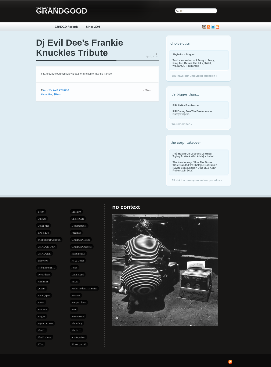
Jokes (74, 267)
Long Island (78, 274)
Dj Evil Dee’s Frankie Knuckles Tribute (79, 48)
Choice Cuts (78, 218)
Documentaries (79, 225)
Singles (41, 316)
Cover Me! (43, 225)
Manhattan (43, 281)
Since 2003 (93, 26)
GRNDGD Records (66, 26)
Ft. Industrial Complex (49, 239)
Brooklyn (76, 211)
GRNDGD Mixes (81, 239)
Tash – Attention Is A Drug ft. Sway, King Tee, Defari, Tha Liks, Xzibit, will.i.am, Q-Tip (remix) (193, 63)
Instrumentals (78, 253)
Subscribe (217, 27)
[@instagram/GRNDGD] (204, 27)
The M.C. (76, 330)
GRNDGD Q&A (46, 246)
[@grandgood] (213, 27)
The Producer (44, 337)
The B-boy (77, 323)
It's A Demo (78, 260)
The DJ (41, 330)
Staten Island (78, 316)
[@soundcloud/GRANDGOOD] (208, 27)
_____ (43, 26)
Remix (41, 302)
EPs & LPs (43, 232)
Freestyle (76, 232)
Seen (74, 309)
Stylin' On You (45, 323)
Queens (42, 288)
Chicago (42, 218)
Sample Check (79, 302)
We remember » (181, 124)
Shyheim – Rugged (184, 54)
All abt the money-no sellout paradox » (196, 180)
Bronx (41, 211)
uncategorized (78, 337)
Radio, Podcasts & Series (84, 288)
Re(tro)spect (44, 295)
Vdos (40, 344)
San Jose (42, 309)
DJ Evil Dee (50, 90)
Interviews (43, 260)
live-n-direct (44, 274)
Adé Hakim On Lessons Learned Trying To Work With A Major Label (193, 155)
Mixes (57, 94)
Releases (76, 295)
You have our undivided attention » (194, 75)
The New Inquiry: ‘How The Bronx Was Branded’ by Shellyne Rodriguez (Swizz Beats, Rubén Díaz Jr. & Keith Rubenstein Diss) (195, 166)
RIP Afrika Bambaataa (186, 105)
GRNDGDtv (44, 253)
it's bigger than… (46, 267)
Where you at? (79, 344)
